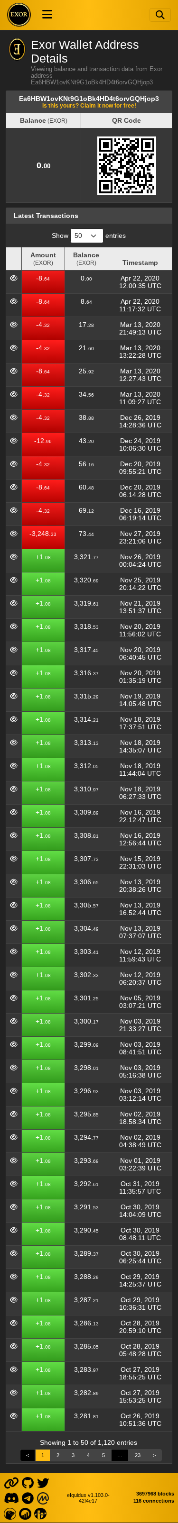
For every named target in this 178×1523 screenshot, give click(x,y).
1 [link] (42, 1455)
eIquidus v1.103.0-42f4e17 (88, 1498)
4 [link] (88, 1455)
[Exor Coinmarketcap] (43, 1497)
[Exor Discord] (11, 1497)
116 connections (153, 1501)
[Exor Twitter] (43, 1482)
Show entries (89, 235)
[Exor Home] (19, 15)
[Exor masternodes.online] (25, 1513)
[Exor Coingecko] (10, 1513)
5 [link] (103, 1455)
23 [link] (138, 1455)
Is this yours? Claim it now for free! (89, 105)
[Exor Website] (11, 1482)
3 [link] (73, 1455)
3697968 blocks (155, 1493)
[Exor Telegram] (28, 1497)
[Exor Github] (28, 1482)
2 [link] (57, 1455)
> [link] (154, 1455)
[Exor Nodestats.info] (40, 1513)
